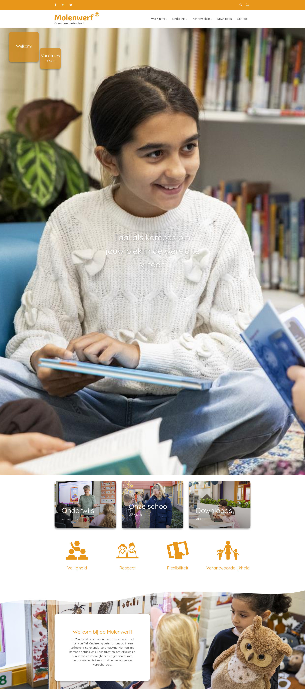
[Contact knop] (247, 5)
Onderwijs (178, 19)
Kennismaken (201, 19)
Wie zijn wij (158, 19)
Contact (242, 19)
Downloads (224, 19)
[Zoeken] (241, 5)
